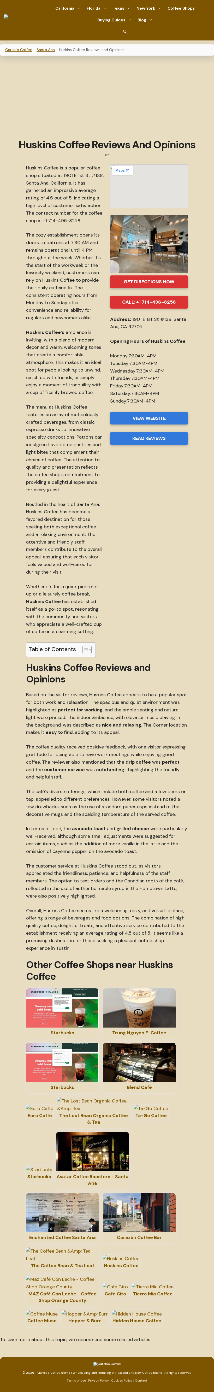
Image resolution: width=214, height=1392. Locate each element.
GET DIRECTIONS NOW (149, 282)
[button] (125, 32)
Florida (93, 8)
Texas (118, 8)
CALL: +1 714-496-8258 (149, 302)
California (64, 8)
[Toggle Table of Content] (84, 649)
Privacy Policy (98, 1380)
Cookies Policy (122, 1380)
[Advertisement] (107, 97)
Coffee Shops (181, 8)
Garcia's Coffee (18, 50)
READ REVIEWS (149, 438)
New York (145, 8)
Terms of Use (77, 1380)
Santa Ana (46, 50)
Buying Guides (111, 20)
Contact (141, 1380)
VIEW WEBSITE (149, 418)
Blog (142, 20)
